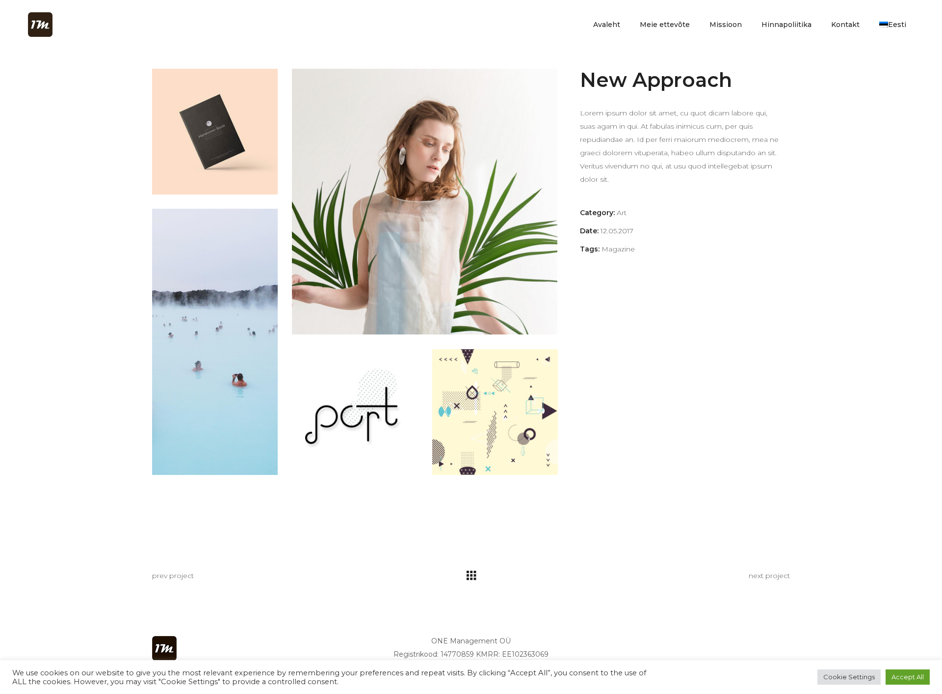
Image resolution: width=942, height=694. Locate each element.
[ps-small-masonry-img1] (215, 131)
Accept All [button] (907, 677)
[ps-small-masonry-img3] (215, 342)
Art (622, 212)
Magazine (618, 249)
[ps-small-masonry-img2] (424, 201)
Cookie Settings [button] (849, 677)
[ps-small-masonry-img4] (355, 412)
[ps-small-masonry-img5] (495, 412)
